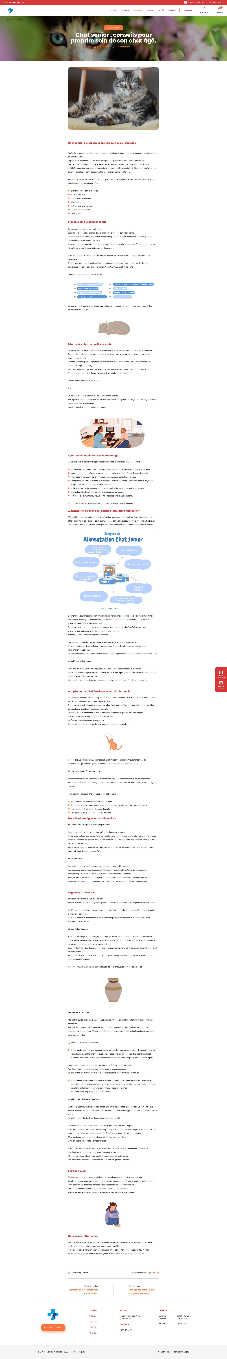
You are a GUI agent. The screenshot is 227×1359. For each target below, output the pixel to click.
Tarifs (161, 10)
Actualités (138, 10)
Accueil (114, 10)
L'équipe (125, 10)
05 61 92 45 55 (126, 1330)
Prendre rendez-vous (53, 1327)
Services (150, 10)
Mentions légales (78, 1352)
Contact (171, 10)
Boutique (188, 10)
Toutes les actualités (12, 19)
